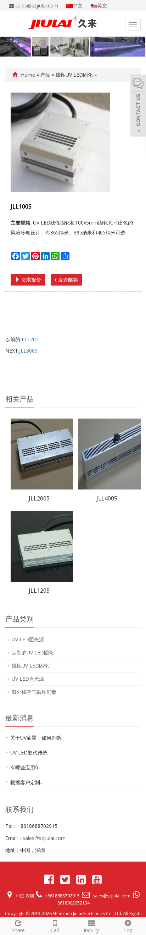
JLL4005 (106, 498)
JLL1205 (29, 339)
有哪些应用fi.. (25, 767)
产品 (45, 74)
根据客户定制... (26, 782)
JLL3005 (28, 350)
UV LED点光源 (28, 678)
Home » (30, 74)
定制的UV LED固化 (33, 652)
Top (128, 930)
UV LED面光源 (28, 639)
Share (18, 930)
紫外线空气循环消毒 (34, 691)
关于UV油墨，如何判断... (37, 737)
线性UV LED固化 (74, 74)
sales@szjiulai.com (44, 838)
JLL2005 (39, 498)
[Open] (138, 106)
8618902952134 (73, 903)
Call (55, 930)
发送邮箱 (67, 279)
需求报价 (30, 279)
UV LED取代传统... (30, 752)
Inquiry (91, 930)
